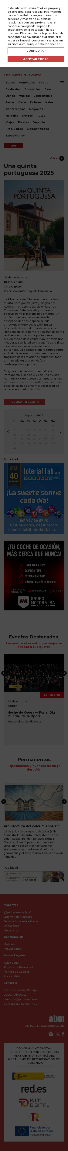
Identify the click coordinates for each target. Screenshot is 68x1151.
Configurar (36, 50)
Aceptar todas (36, 59)
